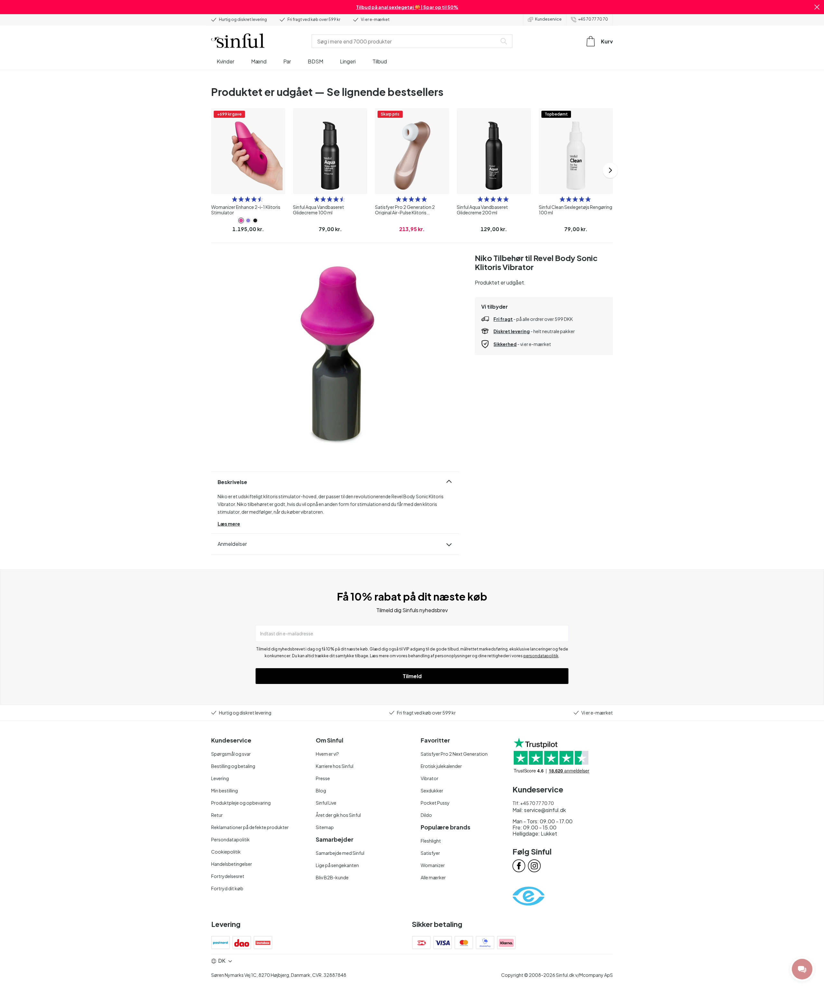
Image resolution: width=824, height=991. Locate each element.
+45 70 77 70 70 (593, 19)
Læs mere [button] (229, 524)
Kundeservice (548, 19)
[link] (241, 220)
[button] (816, 7)
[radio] (234, 199)
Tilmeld (412, 676)
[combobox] (405, 41)
